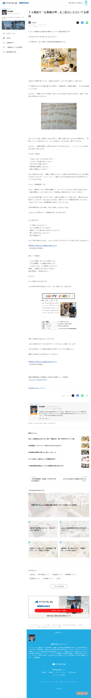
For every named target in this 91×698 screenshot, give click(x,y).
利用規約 (51, 672)
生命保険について (37, 27)
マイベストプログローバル (71, 682)
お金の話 (32, 574)
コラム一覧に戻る (59, 586)
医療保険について (70, 574)
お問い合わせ (72, 672)
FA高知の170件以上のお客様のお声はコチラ (42, 246)
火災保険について (48, 578)
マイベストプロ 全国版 (59, 675)
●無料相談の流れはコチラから (36, 388)
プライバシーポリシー (61, 672)
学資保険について (35, 578)
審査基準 (37, 657)
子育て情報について (43, 574)
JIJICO (61, 682)
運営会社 (44, 672)
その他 (58, 578)
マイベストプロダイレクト (46, 682)
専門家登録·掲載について (58, 670)
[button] (47, 418)
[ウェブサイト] (40, 418)
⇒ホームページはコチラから (37, 380)
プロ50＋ (56, 682)
